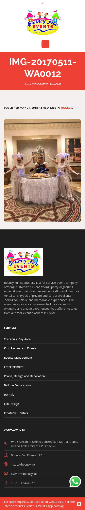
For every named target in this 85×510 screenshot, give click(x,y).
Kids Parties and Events (20, 348)
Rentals (9, 394)
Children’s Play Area (17, 339)
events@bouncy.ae (24, 474)
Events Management (18, 357)
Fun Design (11, 404)
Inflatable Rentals (16, 413)
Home (27, 84)
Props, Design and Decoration (24, 376)
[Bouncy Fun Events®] (42, 22)
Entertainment (14, 367)
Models (66, 108)
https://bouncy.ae (23, 464)
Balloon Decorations (17, 385)
